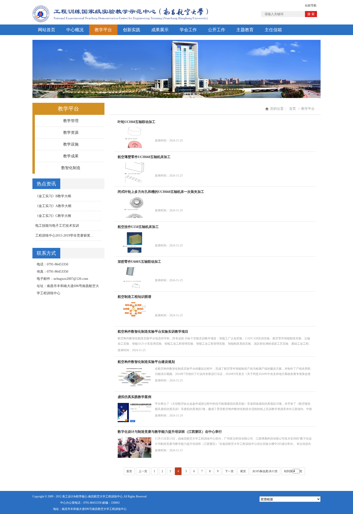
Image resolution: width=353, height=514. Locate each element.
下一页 (229, 471)
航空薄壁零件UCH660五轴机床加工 (144, 157)
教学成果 (71, 156)
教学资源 (71, 132)
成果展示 (160, 29)
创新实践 (131, 29)
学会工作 (188, 29)
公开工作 (216, 29)
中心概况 (75, 29)
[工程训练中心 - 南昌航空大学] (120, 4)
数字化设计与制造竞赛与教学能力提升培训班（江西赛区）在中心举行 (170, 432)
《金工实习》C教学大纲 (53, 216)
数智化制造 (70, 168)
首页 (292, 108)
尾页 (243, 471)
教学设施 (71, 144)
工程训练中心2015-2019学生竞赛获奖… (64, 235)
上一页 (143, 471)
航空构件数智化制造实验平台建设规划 (146, 362)
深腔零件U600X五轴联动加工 (139, 261)
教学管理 (71, 121)
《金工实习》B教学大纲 (53, 196)
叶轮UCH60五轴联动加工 (136, 122)
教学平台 (103, 29)
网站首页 (46, 29)
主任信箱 (273, 29)
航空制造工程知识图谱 (134, 297)
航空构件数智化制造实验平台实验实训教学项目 (153, 331)
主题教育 (245, 29)
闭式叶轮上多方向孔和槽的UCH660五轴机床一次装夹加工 (161, 192)
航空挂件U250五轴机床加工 (138, 227)
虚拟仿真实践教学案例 (134, 397)
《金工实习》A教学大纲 (53, 206)
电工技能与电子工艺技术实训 (57, 225)
